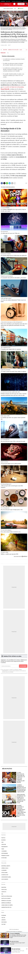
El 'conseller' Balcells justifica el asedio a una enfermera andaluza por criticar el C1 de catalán (13, 75)
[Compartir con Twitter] (4, 183)
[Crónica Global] (8, 4)
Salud (21, 49)
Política (3, 837)
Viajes (2, 849)
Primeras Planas (5, 855)
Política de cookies (6, 898)
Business (3, 840)
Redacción (3, 52)
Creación (3, 844)
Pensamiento (4, 846)
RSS (2, 894)
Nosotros (3, 887)
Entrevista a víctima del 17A (16, 1)
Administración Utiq (6, 907)
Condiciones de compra (7, 905)
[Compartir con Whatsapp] (7, 183)
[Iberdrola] (20, 8)
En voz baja (4, 857)
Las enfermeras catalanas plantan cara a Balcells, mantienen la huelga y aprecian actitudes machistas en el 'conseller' (13, 69)
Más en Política (7, 768)
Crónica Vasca (4, 868)
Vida (2, 842)
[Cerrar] (26, 949)
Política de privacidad (6, 896)
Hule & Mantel (4, 879)
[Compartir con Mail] (12, 183)
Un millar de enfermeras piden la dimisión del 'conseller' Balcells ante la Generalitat (13, 64)
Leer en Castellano (4, 6)
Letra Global (4, 872)
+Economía (4, 851)
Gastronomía (4, 853)
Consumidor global (6, 877)
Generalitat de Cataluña (13, 49)
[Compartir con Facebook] (2, 183)
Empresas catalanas (6, 900)
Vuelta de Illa (8, 1)
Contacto (3, 891)
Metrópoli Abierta (5, 865)
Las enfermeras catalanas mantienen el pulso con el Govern (14, 59)
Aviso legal (4, 889)
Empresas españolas (6, 902)
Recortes (5, 49)
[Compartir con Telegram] (10, 183)
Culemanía (3, 870)
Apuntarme (23, 666)
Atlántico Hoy (4, 874)
